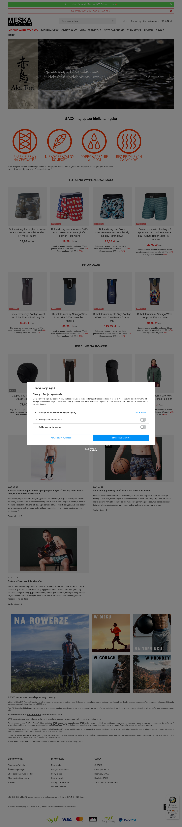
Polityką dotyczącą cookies (97, 399)
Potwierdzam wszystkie (121, 438)
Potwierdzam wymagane (61, 438)
